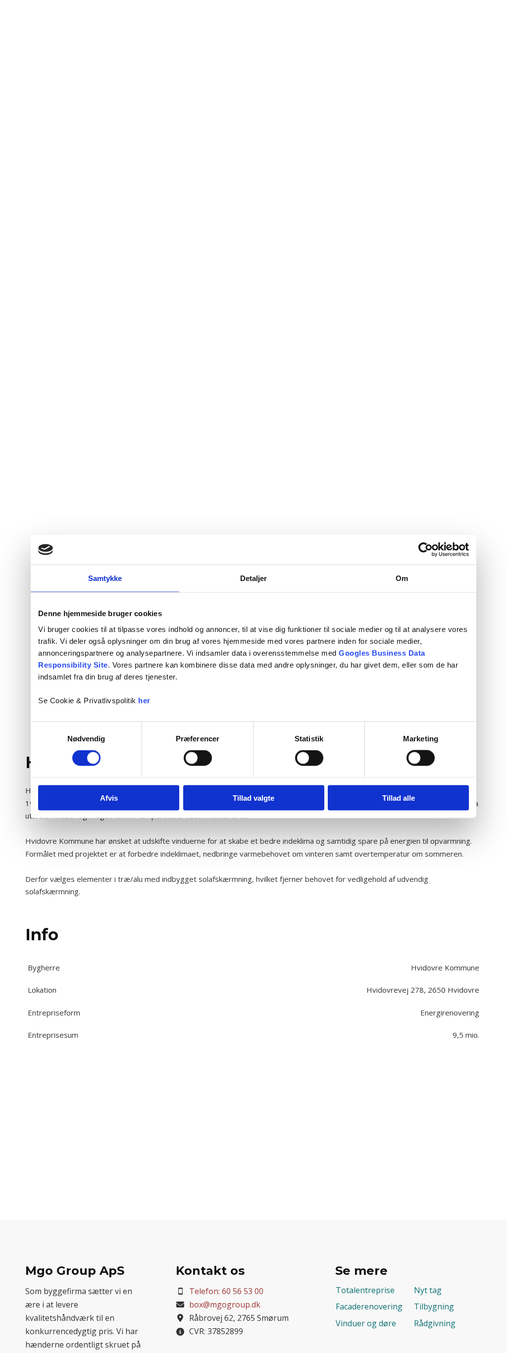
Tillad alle (398, 797)
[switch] (198, 758)
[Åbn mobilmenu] (487, 19)
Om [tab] (402, 578)
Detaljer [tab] (253, 578)
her (144, 700)
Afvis (109, 797)
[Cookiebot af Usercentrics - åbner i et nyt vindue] (425, 549)
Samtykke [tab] (105, 578)
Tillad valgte (253, 797)
